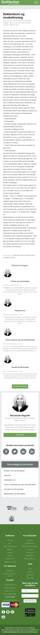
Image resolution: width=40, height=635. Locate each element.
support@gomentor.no (10, 600)
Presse (10, 555)
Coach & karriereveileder (30, 546)
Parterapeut (30, 552)
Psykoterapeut (30, 543)
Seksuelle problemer (20, 255)
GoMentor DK (10, 559)
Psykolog (30, 540)
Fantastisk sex (9, 480)
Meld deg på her (30, 601)
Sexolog (29, 549)
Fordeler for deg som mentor (10, 575)
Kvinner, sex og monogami (14, 471)
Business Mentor (29, 559)
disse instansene (10, 632)
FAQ (10, 543)
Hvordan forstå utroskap (13, 489)
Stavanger (30, 578)
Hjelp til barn (30, 555)
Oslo (30, 569)
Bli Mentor (10, 571)
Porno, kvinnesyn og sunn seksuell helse (20, 485)
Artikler (10, 549)
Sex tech (7, 475)
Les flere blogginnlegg (20, 386)
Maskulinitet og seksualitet (14, 494)
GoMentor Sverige (10, 562)
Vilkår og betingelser (10, 546)
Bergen (30, 572)
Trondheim (30, 575)
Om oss (10, 540)
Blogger (10, 552)
